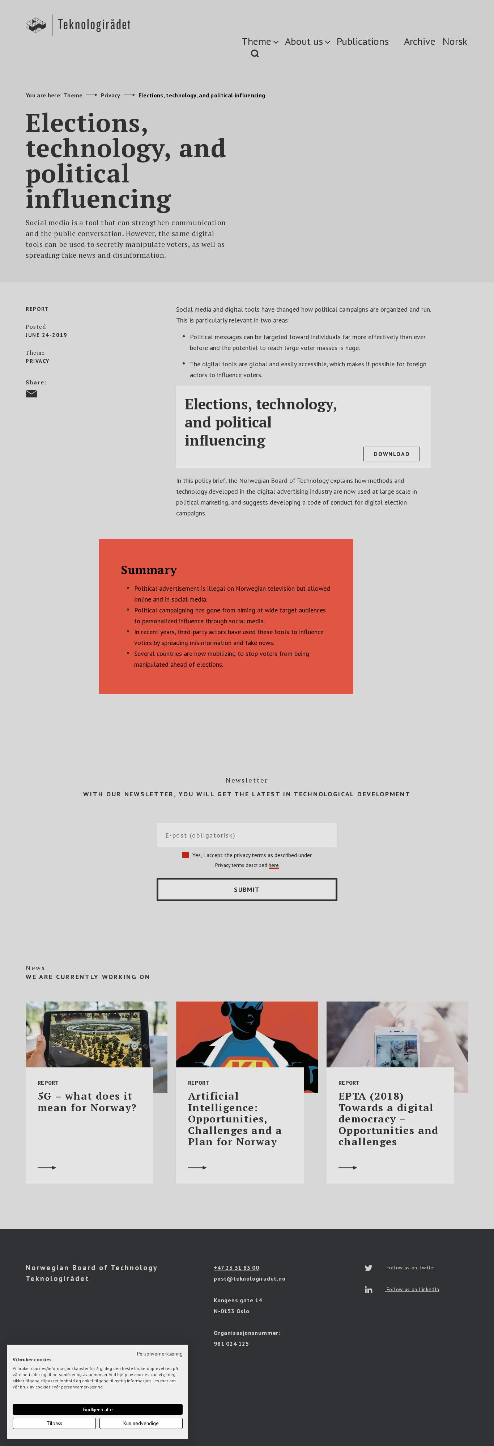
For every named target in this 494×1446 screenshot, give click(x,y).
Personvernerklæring (160, 1353)
